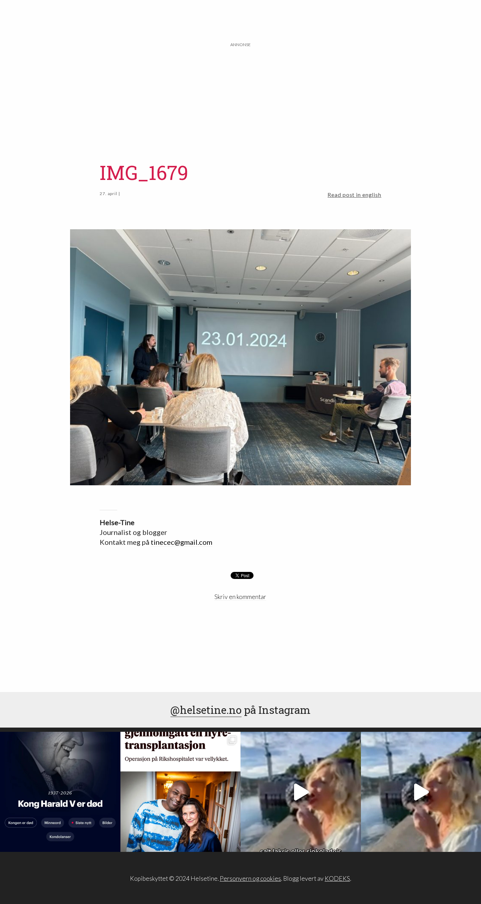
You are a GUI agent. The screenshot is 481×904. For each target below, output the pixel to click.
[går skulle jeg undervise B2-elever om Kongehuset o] (60, 792)
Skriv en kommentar (240, 596)
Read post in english (354, 194)
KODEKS (337, 878)
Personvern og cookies (250, 878)
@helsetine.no (206, 710)
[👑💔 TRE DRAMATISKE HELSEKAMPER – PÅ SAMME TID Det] (180, 792)
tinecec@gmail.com (181, 542)
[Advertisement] (240, 97)
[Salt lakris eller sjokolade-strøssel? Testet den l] (301, 792)
